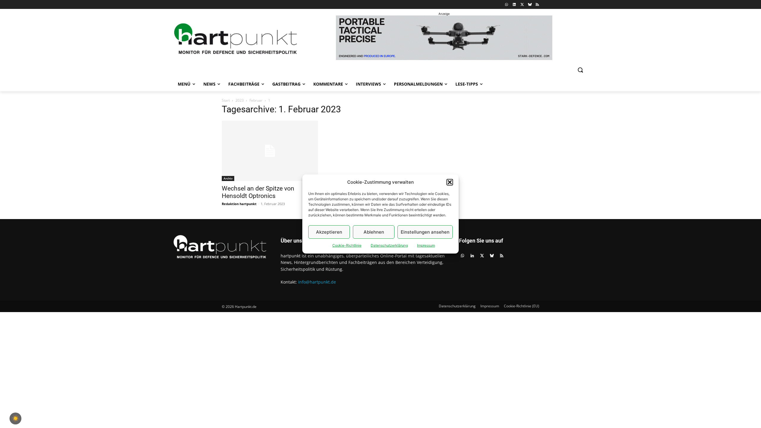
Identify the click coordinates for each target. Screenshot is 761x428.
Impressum (426, 245)
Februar (255, 100)
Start (226, 100)
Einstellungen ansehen (425, 232)
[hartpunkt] (236, 38)
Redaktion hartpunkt (239, 204)
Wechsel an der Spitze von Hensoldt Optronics (258, 192)
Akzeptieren (329, 232)
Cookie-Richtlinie (346, 245)
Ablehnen (374, 232)
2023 (239, 100)
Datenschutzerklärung (389, 245)
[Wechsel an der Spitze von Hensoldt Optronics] (270, 151)
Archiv (228, 178)
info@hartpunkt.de (317, 282)
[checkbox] (15, 418)
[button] (450, 182)
